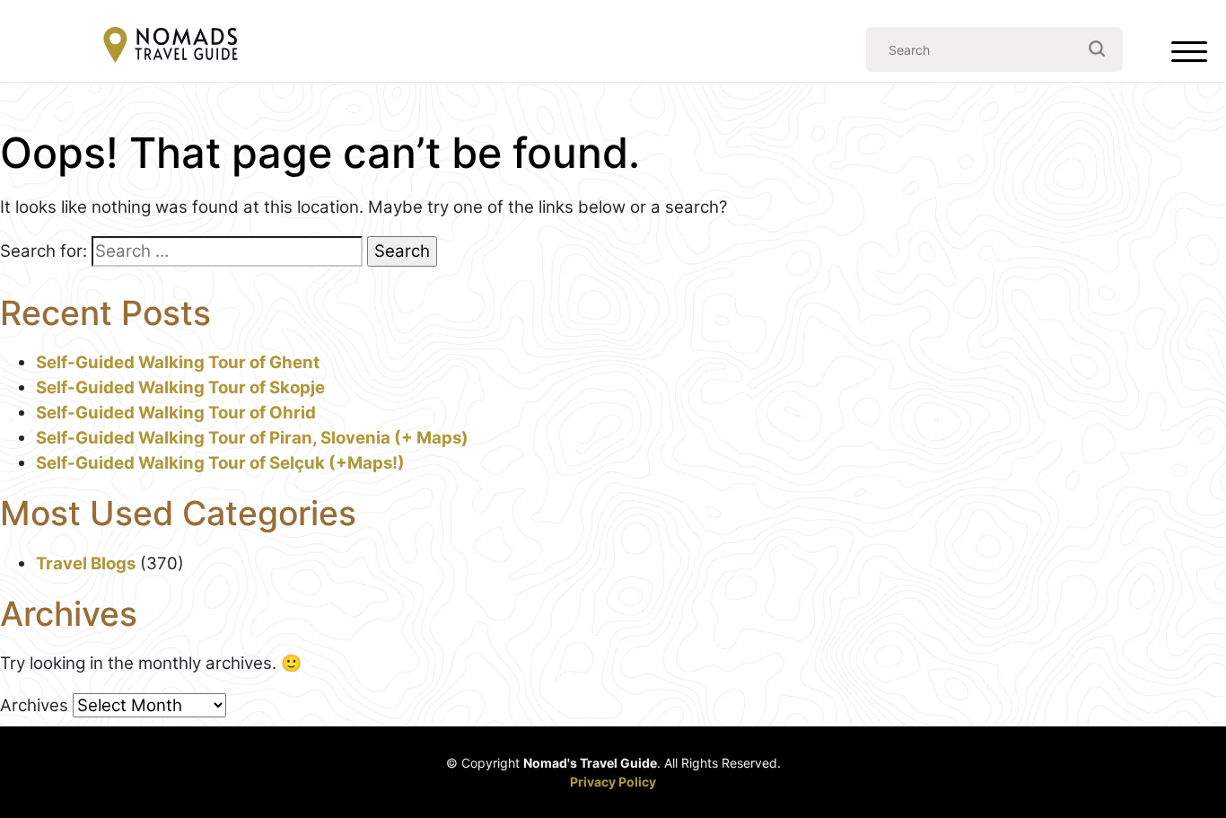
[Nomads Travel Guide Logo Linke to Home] (170, 46)
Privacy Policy (613, 781)
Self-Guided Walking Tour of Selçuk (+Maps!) (220, 463)
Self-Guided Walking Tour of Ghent (178, 362)
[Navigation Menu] (1189, 55)
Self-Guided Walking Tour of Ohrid (176, 412)
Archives (34, 705)
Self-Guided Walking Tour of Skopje (180, 387)
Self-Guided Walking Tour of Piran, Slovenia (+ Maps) (252, 437)
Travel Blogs (86, 563)
